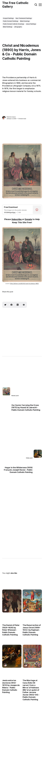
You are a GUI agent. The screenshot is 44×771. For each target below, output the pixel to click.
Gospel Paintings (8, 18)
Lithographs (18, 27)
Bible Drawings (25, 21)
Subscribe (16, 219)
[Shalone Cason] (4, 117)
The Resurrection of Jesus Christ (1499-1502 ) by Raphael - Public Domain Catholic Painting (32, 630)
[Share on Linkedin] (18, 305)
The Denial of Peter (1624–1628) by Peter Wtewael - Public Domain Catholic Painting (11, 630)
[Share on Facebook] (11, 305)
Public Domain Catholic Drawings (13, 24)
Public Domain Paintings (10, 21)
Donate (28, 219)
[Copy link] (24, 305)
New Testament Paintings (24, 18)
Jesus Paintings (31, 24)
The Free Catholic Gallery (15, 4)
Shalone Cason (11, 117)
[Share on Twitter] (5, 305)
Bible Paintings (7, 27)
